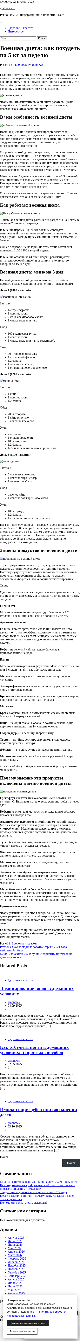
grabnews (37, 64)
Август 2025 (16, 1279)
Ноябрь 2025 (16, 1269)
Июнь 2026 (15, 1244)
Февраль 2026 (17, 1258)
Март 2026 (15, 1255)
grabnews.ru (7, 8)
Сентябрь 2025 (17, 1276)
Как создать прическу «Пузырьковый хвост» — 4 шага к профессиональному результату (37, 1187)
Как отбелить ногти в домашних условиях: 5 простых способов (34, 1050)
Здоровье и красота (20, 28)
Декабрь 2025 (17, 1265)
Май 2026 (14, 1248)
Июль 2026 (15, 1241)
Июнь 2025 (15, 1286)
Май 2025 (14, 1289)
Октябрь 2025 (17, 1272)
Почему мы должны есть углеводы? (23, 1202)
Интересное (15, 31)
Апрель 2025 (16, 1293)
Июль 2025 (15, 1283)
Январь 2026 (16, 1262)
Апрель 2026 (16, 1251)
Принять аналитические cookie (28, 1323)
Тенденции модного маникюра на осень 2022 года (33, 1192)
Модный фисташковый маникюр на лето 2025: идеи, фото (38, 1181)
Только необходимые (22, 1331)
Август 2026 (16, 1237)
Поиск (4, 1157)
